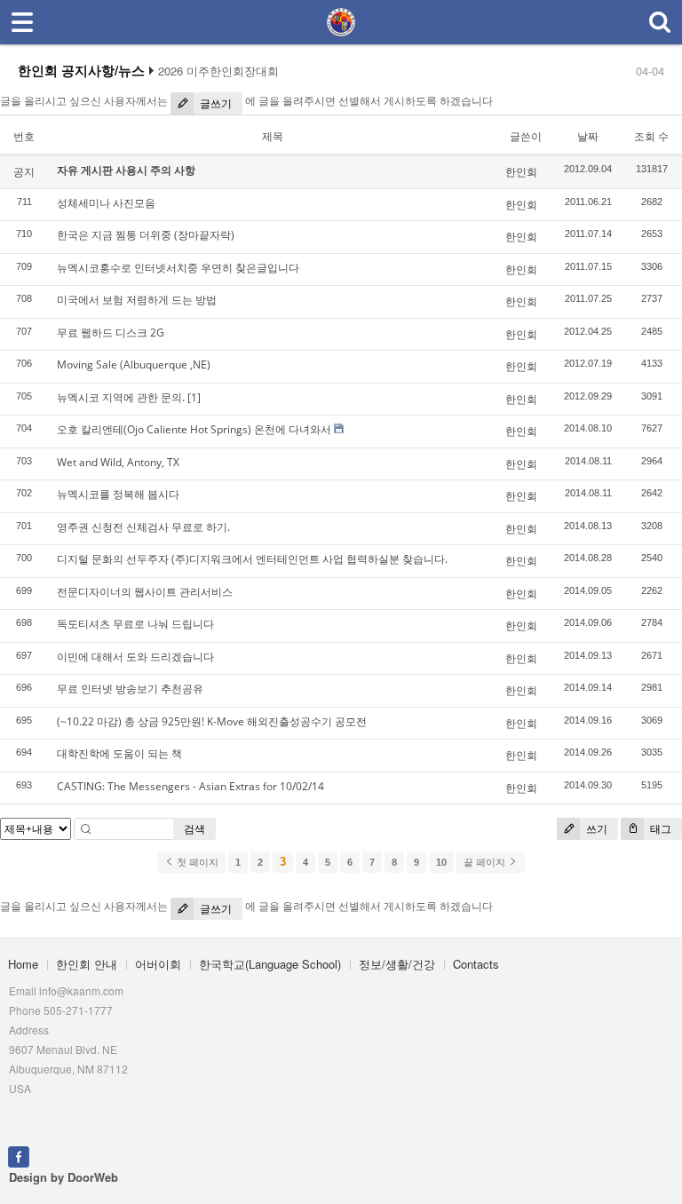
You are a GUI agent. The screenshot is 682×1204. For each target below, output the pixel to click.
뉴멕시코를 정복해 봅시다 (118, 494)
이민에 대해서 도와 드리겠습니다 (135, 656)
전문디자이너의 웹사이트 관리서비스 (145, 591)
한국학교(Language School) (270, 963)
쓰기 (595, 828)
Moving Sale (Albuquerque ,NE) (133, 364)
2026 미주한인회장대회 (218, 71)
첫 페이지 (196, 862)
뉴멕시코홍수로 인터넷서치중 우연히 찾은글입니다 (178, 267)
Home (23, 963)
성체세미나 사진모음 (106, 202)
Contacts (476, 963)
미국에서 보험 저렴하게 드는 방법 (137, 299)
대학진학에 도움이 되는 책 (119, 753)
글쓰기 (214, 103)
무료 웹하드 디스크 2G (110, 332)
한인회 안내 (86, 963)
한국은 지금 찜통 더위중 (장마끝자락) (145, 234)
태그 (659, 828)
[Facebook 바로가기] (18, 1154)
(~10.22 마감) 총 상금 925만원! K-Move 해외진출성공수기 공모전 (212, 721)
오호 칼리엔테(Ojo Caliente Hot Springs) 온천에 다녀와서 (194, 429)
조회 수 (651, 136)
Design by (63, 1176)
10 (441, 862)
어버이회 (158, 963)
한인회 (521, 171)
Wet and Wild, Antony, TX (118, 462)
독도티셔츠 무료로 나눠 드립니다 (135, 623)
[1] (194, 397)
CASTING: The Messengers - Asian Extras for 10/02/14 (190, 786)
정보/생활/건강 (397, 963)
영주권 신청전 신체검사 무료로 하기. (143, 527)
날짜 (588, 136)
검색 (194, 828)
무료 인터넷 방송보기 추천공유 (130, 688)
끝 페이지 (486, 862)
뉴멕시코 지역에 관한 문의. (121, 397)
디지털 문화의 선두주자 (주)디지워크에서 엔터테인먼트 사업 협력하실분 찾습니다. (252, 558)
